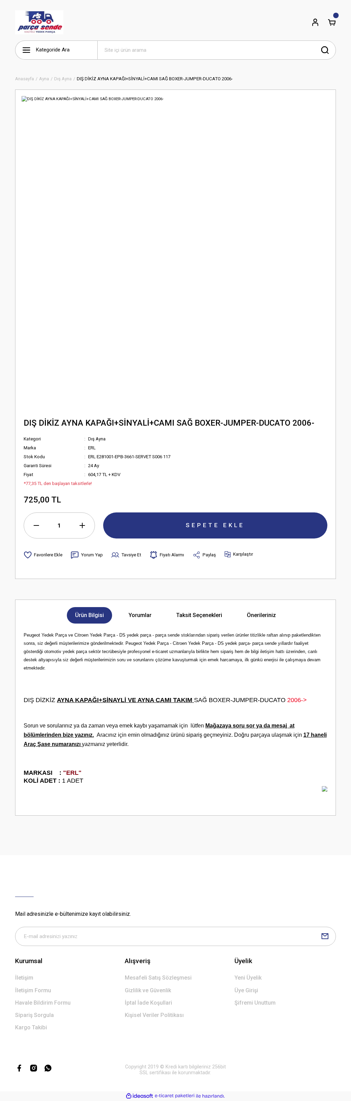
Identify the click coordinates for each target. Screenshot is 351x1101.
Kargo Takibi (31, 1027)
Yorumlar (140, 615)
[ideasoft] (139, 1096)
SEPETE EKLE (215, 525)
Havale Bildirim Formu (43, 1002)
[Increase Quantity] (82, 525)
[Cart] (332, 22)
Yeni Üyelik (248, 977)
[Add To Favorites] (43, 555)
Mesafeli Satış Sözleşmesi (158, 977)
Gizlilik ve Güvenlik (148, 990)
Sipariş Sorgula (34, 1015)
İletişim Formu (33, 990)
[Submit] (325, 936)
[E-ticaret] (175, 1096)
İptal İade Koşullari (148, 1002)
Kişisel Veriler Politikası (154, 1015)
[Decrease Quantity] (36, 525)
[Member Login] (315, 22)
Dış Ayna (97, 438)
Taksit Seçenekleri (199, 615)
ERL (92, 447)
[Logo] (39, 22)
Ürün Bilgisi (89, 615)
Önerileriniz (261, 615)
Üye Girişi (246, 990)
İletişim (24, 977)
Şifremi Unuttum (255, 1002)
